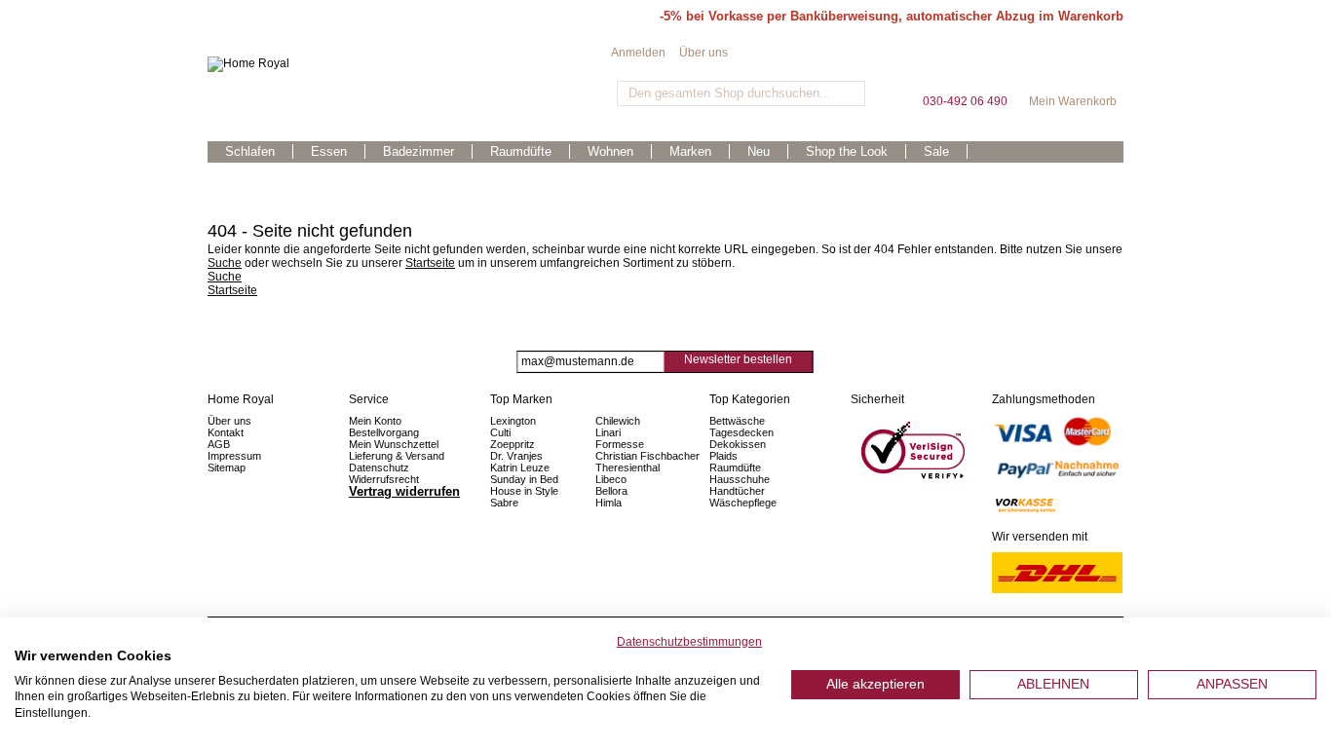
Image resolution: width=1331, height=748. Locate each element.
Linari (608, 432)
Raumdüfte (735, 467)
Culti (500, 432)
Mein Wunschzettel (393, 444)
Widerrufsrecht (384, 479)
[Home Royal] (409, 64)
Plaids (723, 456)
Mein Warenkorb (1072, 67)
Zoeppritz (512, 444)
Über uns (703, 52)
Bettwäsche (737, 421)
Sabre (504, 502)
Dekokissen (737, 444)
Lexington (513, 421)
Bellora (612, 491)
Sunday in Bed (524, 479)
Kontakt (226, 432)
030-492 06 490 (964, 67)
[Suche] (848, 93)
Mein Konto (375, 421)
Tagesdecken (741, 432)
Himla (608, 502)
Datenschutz (379, 467)
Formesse (619, 444)
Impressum (234, 456)
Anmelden (638, 52)
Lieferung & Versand (396, 456)
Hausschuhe (739, 479)
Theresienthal (627, 467)
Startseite (430, 263)
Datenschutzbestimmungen (689, 642)
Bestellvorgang (384, 432)
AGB (219, 444)
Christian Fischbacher (647, 456)
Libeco (611, 479)
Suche (225, 263)
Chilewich (617, 421)
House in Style (524, 491)
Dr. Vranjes (516, 456)
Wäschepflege (743, 502)
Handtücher (737, 491)
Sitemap (227, 467)
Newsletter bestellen (738, 359)
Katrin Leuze (520, 467)
